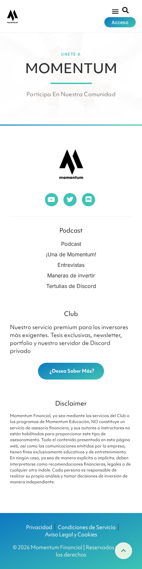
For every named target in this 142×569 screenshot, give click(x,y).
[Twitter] (70, 199)
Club (71, 313)
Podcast (71, 230)
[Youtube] (51, 199)
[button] (115, 11)
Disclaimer (71, 403)
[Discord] (88, 199)
